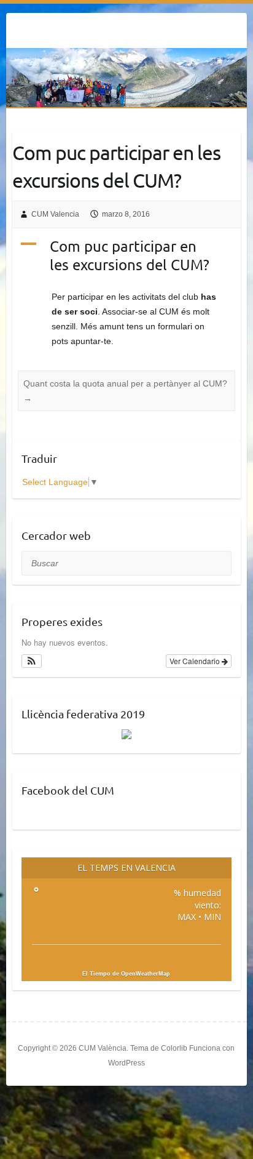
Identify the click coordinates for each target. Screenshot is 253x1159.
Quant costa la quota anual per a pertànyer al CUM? (125, 391)
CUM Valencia (55, 214)
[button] (31, 661)
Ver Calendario (195, 661)
